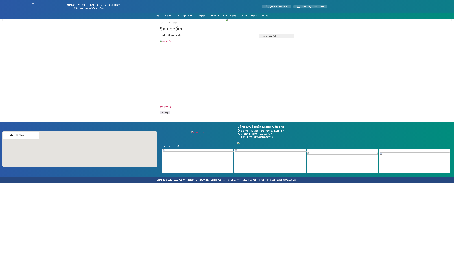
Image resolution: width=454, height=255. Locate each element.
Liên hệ (265, 16)
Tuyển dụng (254, 16)
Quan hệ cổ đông (229, 16)
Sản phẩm (202, 16)
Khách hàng (215, 16)
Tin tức (244, 16)
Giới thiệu (169, 16)
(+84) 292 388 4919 (278, 6)
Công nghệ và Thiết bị (186, 16)
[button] (2, 20)
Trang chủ (158, 16)
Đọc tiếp (164, 112)
